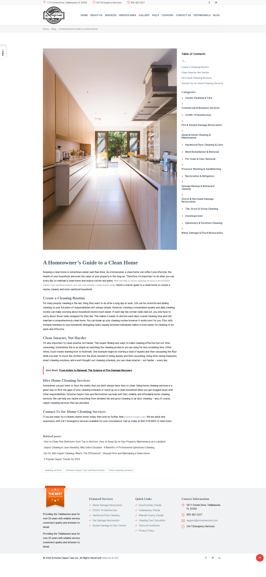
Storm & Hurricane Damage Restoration (197, 200)
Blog (216, 15)
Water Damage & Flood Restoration (202, 232)
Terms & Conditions (149, 525)
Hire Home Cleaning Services (196, 78)
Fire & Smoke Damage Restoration (201, 125)
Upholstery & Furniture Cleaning (203, 223)
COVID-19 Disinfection (198, 115)
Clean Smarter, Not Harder (195, 72)
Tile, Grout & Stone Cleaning (201, 208)
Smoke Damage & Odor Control (109, 525)
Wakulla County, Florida (151, 515)
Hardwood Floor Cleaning (106, 515)
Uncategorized (193, 215)
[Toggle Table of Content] (183, 61)
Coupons (167, 15)
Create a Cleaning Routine (195, 67)
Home (84, 15)
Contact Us (183, 15)
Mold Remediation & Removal (202, 151)
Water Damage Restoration (107, 505)
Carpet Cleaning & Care (198, 97)
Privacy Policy (146, 530)
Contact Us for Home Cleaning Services (202, 83)
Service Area (127, 15)
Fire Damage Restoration (106, 520)
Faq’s (155, 15)
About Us (96, 15)
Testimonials (202, 15)
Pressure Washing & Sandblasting (201, 169)
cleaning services (53, 470)
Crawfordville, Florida (150, 505)
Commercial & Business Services (200, 107)
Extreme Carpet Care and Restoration (85, 470)
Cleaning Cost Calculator (152, 520)
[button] (3, 52)
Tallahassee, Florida (149, 510)
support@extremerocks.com (202, 520)
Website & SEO (110, 557)
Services (111, 15)
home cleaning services (121, 470)
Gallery (144, 15)
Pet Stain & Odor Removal (200, 159)
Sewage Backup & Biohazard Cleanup (197, 187)
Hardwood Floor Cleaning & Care (204, 144)
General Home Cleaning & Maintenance (196, 136)
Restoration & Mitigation (199, 176)
